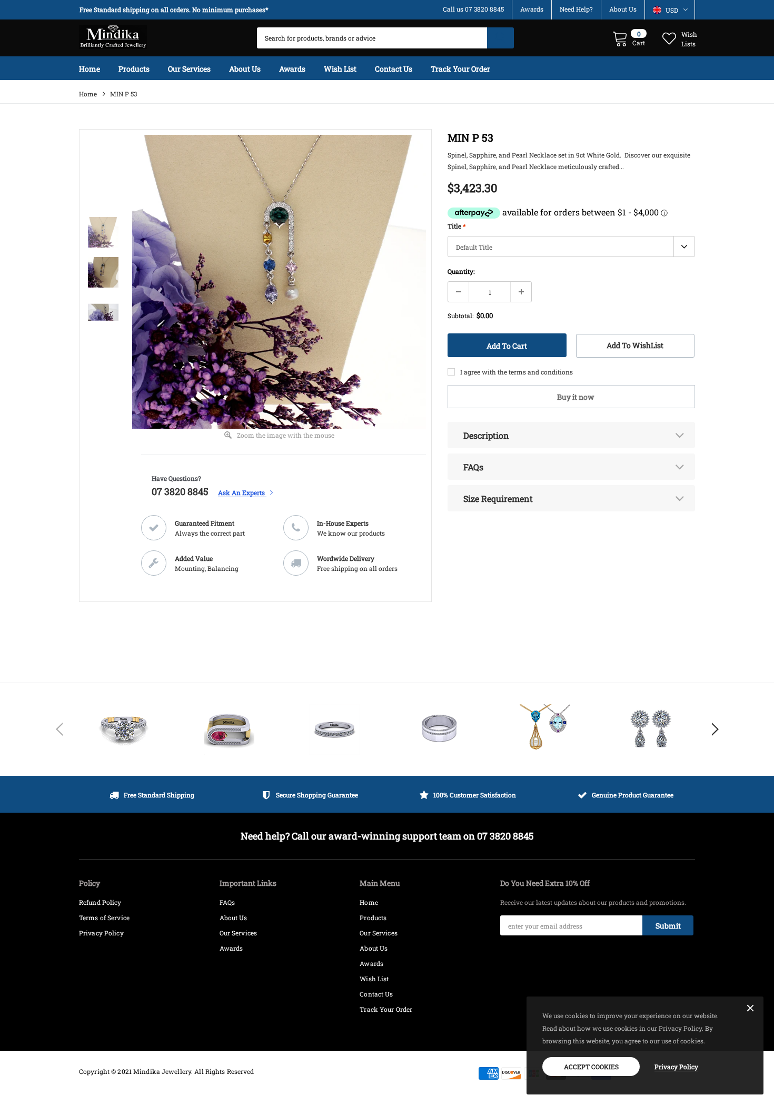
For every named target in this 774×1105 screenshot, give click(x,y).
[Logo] (113, 34)
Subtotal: (460, 315)
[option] (176, 9)
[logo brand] (123, 729)
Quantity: (461, 271)
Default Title (474, 247)
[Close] (750, 1008)
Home (88, 94)
